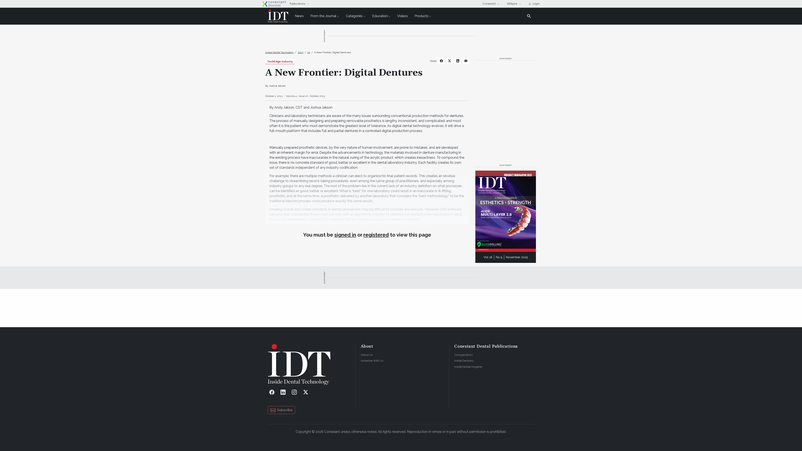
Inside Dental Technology (279, 52)
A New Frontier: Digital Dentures (332, 52)
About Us (367, 354)
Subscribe (284, 410)
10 (308, 52)
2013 (300, 52)
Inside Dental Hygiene (468, 366)
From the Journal (323, 16)
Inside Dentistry (464, 360)
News (299, 16)
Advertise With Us (372, 360)
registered (376, 235)
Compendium (463, 354)
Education (380, 16)
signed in (345, 235)
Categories (354, 16)
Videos (402, 16)
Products (422, 16)
